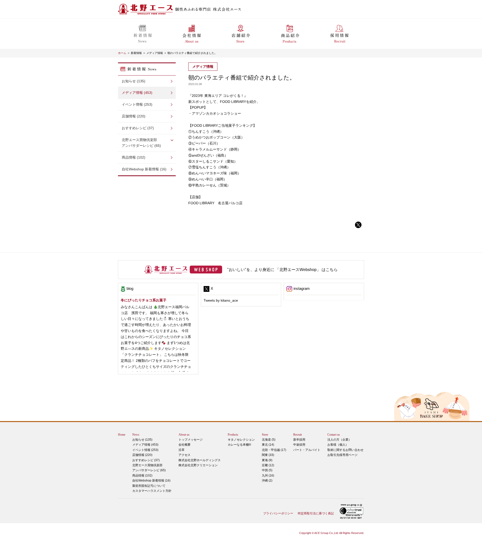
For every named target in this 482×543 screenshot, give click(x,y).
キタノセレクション (241, 439)
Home (121, 434)
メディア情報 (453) (137, 93)
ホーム (122, 52)
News (135, 434)
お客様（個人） (337, 444)
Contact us (333, 434)
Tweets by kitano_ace (221, 300)
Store (265, 434)
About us (184, 434)
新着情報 (136, 52)
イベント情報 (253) (137, 104)
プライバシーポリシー (278, 513)
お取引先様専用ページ (342, 455)
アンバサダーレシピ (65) (141, 143)
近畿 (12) (268, 465)
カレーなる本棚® (239, 444)
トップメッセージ (190, 439)
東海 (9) (267, 460)
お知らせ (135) (133, 81)
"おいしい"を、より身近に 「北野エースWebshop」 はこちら (282, 269)
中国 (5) (267, 470)
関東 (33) (268, 455)
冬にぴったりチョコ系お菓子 (143, 300)
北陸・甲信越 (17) (274, 450)
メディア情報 (154, 52)
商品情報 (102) (133, 157)
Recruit (297, 434)
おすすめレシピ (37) (138, 128)
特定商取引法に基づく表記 (316, 513)
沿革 (181, 450)
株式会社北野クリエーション (198, 465)
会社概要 (184, 444)
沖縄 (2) (267, 480)
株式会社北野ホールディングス (199, 460)
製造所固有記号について (148, 486)
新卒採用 (299, 439)
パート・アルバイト (306, 450)
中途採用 (299, 444)
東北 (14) (268, 444)
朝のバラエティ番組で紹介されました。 (192, 52)
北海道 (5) (268, 439)
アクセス (184, 455)
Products (233, 434)
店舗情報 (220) (133, 116)
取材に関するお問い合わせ (345, 450)
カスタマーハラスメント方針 (151, 491)
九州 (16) (268, 475)
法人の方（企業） (339, 439)
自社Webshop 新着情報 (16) (144, 169)
